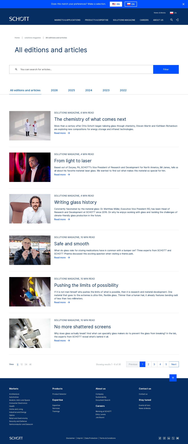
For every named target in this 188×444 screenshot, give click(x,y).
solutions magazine (33, 38)
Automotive (14, 397)
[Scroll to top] (173, 377)
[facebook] (160, 438)
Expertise (56, 405)
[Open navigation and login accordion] (177, 19)
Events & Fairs (144, 405)
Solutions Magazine (124, 20)
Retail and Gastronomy (18, 418)
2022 (123, 90)
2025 (71, 90)
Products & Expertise (96, 20)
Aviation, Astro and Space (19, 400)
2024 (88, 90)
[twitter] (173, 438)
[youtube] (177, 438)
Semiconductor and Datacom (21, 424)
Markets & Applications (67, 20)
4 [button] (160, 364)
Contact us (143, 394)
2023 (106, 90)
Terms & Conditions (108, 438)
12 (22, 364)
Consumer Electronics (18, 403)
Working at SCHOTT (103, 411)
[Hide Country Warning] (183, 4)
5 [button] (166, 364)
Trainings (56, 411)
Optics (12, 415)
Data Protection (91, 438)
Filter (166, 69)
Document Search (103, 400)
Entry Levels (101, 414)
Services (56, 408)
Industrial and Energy (17, 412)
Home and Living (16, 409)
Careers (144, 20)
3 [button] (154, 364)
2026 (54, 90)
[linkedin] (168, 438)
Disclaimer (70, 438)
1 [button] (142, 364)
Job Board (100, 417)
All (30, 364)
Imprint (80, 438)
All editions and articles (25, 90)
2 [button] (148, 364)
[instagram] (164, 438)
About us (158, 20)
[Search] (171, 19)
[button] (133, 364)
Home (17, 38)
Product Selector (59, 394)
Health (11, 406)
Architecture (14, 394)
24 (26, 364)
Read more (60, 133)
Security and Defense (18, 421)
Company (99, 394)
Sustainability (101, 397)
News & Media (160, 13)
